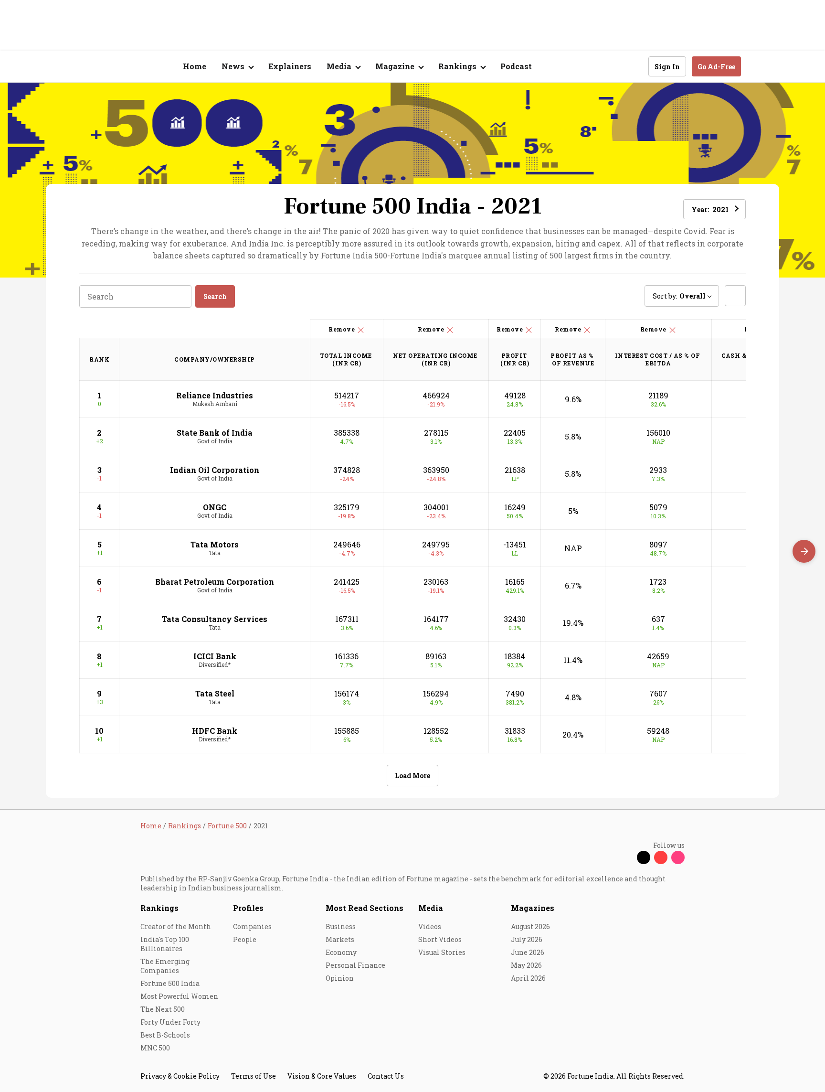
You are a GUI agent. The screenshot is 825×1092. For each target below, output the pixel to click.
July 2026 (526, 939)
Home (194, 66)
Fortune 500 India (170, 983)
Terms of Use (253, 1076)
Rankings (159, 908)
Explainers (289, 66)
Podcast (516, 66)
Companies (252, 926)
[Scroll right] (804, 551)
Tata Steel (214, 693)
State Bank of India (215, 433)
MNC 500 (155, 1047)
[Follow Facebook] (626, 857)
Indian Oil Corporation (214, 470)
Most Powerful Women (179, 996)
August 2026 (530, 926)
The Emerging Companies (165, 966)
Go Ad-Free (716, 66)
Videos (429, 926)
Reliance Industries (214, 395)
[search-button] (635, 66)
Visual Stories (441, 952)
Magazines (532, 908)
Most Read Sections (364, 908)
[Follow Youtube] (660, 857)
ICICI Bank (214, 656)
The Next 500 (162, 1009)
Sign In (667, 66)
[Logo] (135, 66)
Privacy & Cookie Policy (180, 1076)
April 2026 (528, 978)
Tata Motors (214, 544)
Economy (341, 952)
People (244, 939)
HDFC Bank (214, 731)
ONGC (214, 507)
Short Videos (440, 939)
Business (341, 926)
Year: (710, 209)
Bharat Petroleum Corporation (214, 582)
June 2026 (527, 952)
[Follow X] (643, 857)
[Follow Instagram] (678, 857)
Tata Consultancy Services (214, 619)
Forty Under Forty (170, 1022)
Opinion (340, 978)
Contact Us (386, 1076)
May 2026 (526, 965)
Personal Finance (355, 965)
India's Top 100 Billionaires (164, 944)
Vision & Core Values (321, 1076)
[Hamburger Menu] (89, 67)
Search (215, 296)
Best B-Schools (165, 1034)
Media (430, 908)
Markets (340, 939)
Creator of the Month (175, 926)
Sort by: (679, 295)
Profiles (248, 908)
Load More (412, 775)
